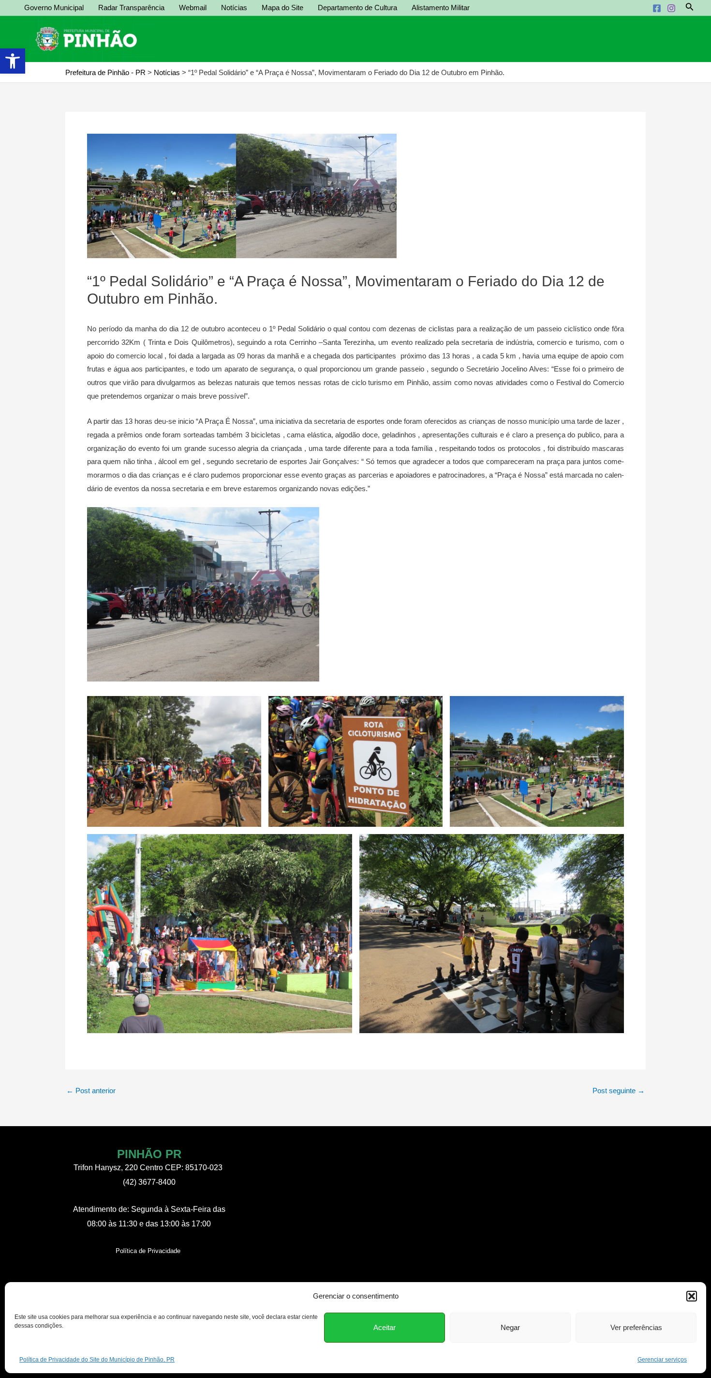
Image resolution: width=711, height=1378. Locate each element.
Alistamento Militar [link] (441, 7)
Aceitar (384, 1327)
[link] (12, 61)
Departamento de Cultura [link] (357, 7)
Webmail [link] (193, 7)
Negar (510, 1327)
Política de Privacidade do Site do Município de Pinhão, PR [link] (97, 1359)
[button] (691, 1296)
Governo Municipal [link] (54, 7)
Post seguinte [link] (618, 1090)
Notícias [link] (234, 7)
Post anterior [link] (91, 1090)
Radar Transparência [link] (131, 7)
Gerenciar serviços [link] (662, 1359)
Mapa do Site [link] (282, 7)
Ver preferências (636, 1327)
